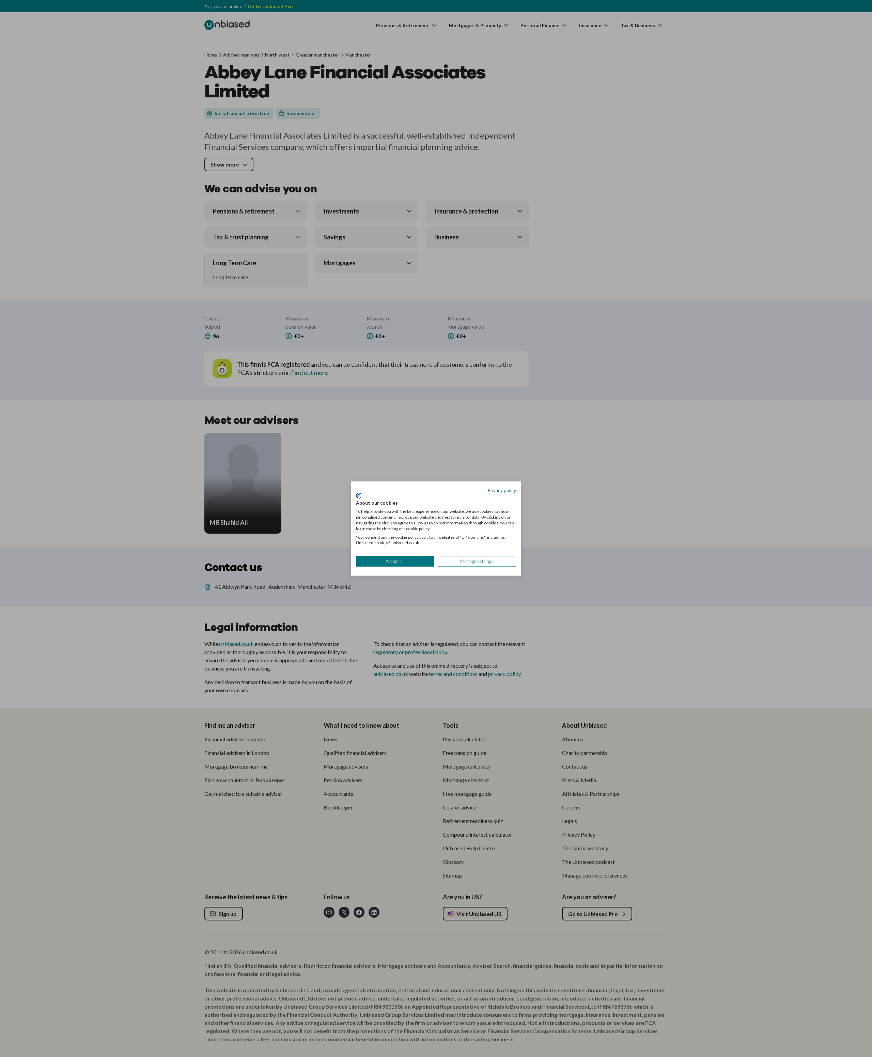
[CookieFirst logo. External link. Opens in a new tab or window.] (358, 495)
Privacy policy (501, 490)
